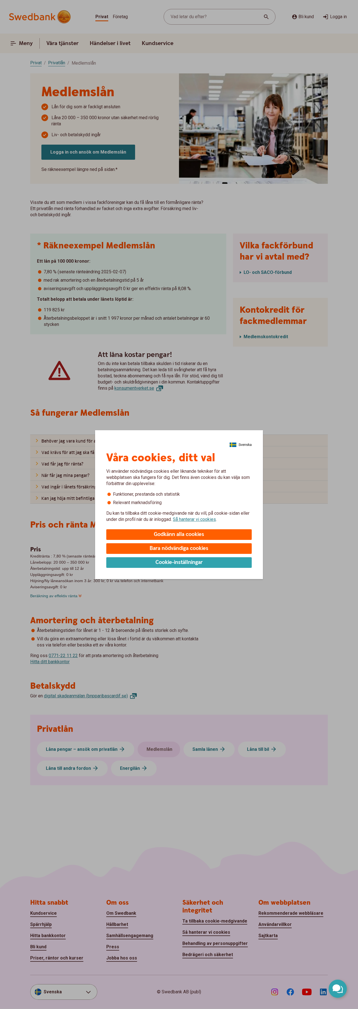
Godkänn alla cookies (179, 534)
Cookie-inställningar (179, 562)
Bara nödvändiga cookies (179, 548)
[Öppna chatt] (338, 989)
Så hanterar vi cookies (194, 519)
